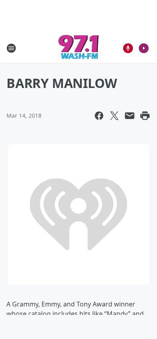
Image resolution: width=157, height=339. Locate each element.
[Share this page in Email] (129, 115)
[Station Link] (78, 48)
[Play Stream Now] (144, 48)
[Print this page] (145, 115)
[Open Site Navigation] (11, 48)
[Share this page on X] (114, 115)
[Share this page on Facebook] (99, 115)
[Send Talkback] (128, 48)
